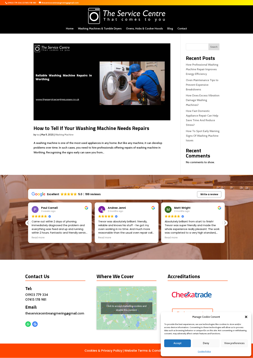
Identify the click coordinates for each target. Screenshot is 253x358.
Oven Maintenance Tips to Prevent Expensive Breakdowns (202, 84)
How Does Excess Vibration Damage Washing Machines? (202, 100)
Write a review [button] (209, 194)
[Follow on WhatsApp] (28, 324)
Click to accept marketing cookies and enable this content (126, 308)
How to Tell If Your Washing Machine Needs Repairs (91, 128)
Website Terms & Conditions (146, 350)
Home (69, 28)
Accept (177, 343)
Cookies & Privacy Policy (103, 350)
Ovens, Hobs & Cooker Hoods (144, 28)
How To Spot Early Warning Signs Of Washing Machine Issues (202, 135)
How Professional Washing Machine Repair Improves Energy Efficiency (202, 69)
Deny (206, 343)
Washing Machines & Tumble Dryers (100, 28)
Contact (182, 28)
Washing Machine (64, 134)
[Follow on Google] (35, 324)
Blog (170, 28)
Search (214, 46)
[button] (246, 317)
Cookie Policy (204, 351)
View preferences (234, 343)
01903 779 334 (14, 2)
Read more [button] (38, 237)
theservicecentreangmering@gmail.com (54, 313)
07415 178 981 (29, 2)
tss (38, 134)
